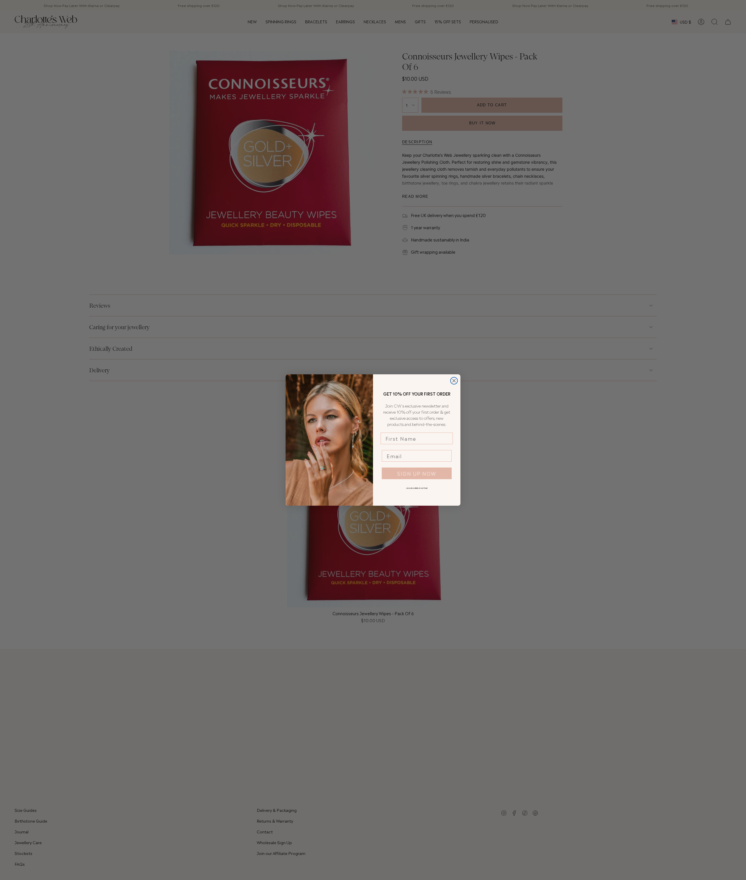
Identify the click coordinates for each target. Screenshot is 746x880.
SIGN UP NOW (416, 473)
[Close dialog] (454, 380)
